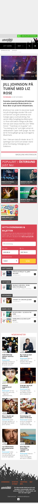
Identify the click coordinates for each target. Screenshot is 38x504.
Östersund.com (5, 50)
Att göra (7, 46)
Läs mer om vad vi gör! (27, 492)
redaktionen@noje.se (23, 496)
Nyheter (14, 50)
